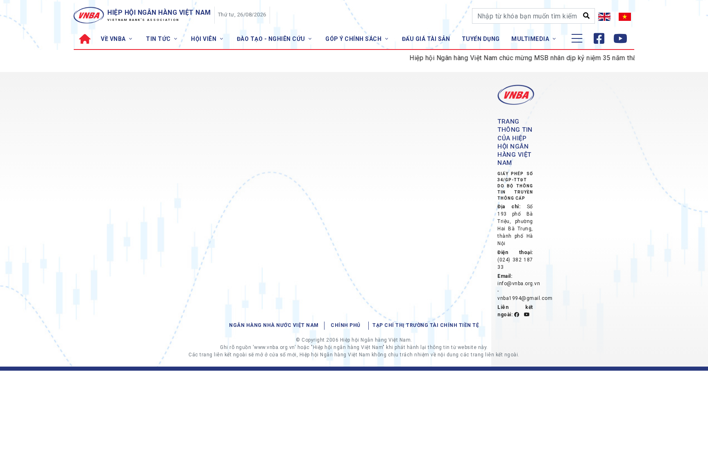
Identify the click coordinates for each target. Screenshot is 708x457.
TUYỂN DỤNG (481, 39)
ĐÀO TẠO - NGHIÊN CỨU (272, 39)
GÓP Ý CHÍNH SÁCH (354, 39)
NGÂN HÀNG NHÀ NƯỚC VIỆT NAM (274, 325)
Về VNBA (114, 39)
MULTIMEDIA (531, 39)
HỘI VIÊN (204, 39)
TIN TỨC (159, 39)
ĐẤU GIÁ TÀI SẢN (426, 39)
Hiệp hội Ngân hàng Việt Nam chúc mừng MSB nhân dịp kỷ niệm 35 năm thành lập (524, 58)
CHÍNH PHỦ (346, 325)
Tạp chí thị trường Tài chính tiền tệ (425, 325)
